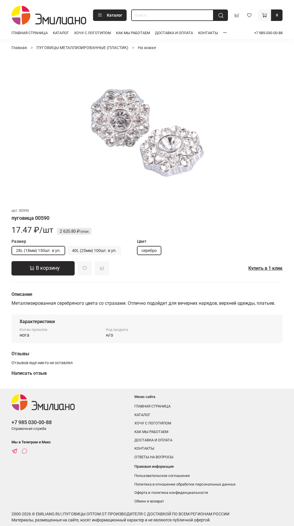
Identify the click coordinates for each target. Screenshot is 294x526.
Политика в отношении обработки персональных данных (184, 484)
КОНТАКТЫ (208, 33)
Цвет (141, 241)
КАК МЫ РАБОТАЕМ (133, 33)
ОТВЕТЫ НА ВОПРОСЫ (153, 457)
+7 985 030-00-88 (31, 422)
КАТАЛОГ (61, 33)
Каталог (114, 15)
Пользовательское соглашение (162, 475)
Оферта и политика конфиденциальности (171, 492)
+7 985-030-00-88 (268, 33)
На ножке (147, 47)
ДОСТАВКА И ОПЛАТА (174, 33)
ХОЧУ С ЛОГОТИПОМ (92, 33)
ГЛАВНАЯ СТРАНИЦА (29, 33)
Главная (19, 47)
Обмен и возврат (149, 501)
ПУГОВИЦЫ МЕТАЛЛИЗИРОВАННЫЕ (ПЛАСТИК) (82, 47)
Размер (18, 241)
